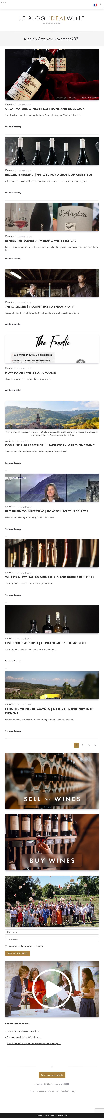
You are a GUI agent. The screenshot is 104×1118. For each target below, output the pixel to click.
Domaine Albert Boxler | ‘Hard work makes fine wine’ (50, 445)
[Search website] (101, 5)
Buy (73, 1090)
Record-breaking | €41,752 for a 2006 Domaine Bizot (48, 175)
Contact (65, 1090)
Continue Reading (13, 126)
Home (31, 1090)
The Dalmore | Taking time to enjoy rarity (40, 307)
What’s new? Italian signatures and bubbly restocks (49, 577)
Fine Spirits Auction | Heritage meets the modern (45, 643)
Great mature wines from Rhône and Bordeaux (44, 109)
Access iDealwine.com (47, 1090)
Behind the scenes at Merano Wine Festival (40, 241)
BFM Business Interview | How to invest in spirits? (46, 511)
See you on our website (52, 1075)
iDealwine (10, 104)
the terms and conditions (32, 946)
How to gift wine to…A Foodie (30, 372)
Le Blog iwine (52, 18)
